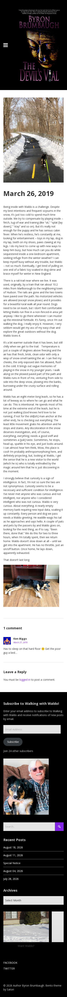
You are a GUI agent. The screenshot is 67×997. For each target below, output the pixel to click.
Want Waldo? (26, 945)
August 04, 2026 (13, 871)
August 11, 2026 (13, 855)
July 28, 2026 (11, 879)
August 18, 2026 (13, 847)
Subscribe (13, 742)
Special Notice (11, 863)
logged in (24, 679)
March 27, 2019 (20, 642)
